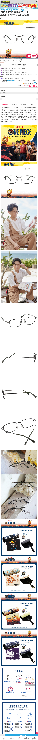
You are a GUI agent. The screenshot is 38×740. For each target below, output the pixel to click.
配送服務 (14, 104)
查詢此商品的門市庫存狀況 (19, 65)
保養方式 (33, 104)
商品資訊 (5, 104)
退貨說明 (23, 104)
